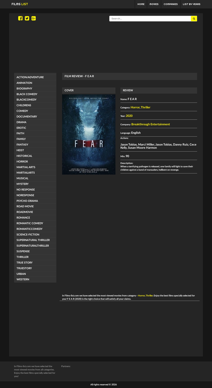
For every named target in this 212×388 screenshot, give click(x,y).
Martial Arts (26, 167)
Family (21, 139)
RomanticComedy (29, 229)
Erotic (21, 128)
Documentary (27, 116)
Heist (20, 150)
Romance (23, 217)
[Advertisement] (106, 47)
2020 (129, 116)
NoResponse (25, 195)
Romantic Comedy (30, 223)
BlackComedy (26, 99)
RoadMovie (25, 212)
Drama (21, 122)
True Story (24, 262)
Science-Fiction (28, 234)
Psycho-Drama (27, 201)
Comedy (22, 111)
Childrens (24, 105)
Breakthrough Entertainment (150, 124)
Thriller (22, 257)
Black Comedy (27, 94)
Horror (22, 161)
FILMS (20, 4)
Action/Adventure (30, 77)
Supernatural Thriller (33, 240)
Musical (22, 178)
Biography (24, 88)
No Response (26, 189)
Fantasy (22, 144)
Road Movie (25, 206)
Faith (20, 133)
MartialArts (26, 172)
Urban (21, 274)
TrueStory (24, 268)
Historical (24, 156)
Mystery (22, 184)
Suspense (23, 251)
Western (23, 279)
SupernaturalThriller (33, 245)
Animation (24, 83)
